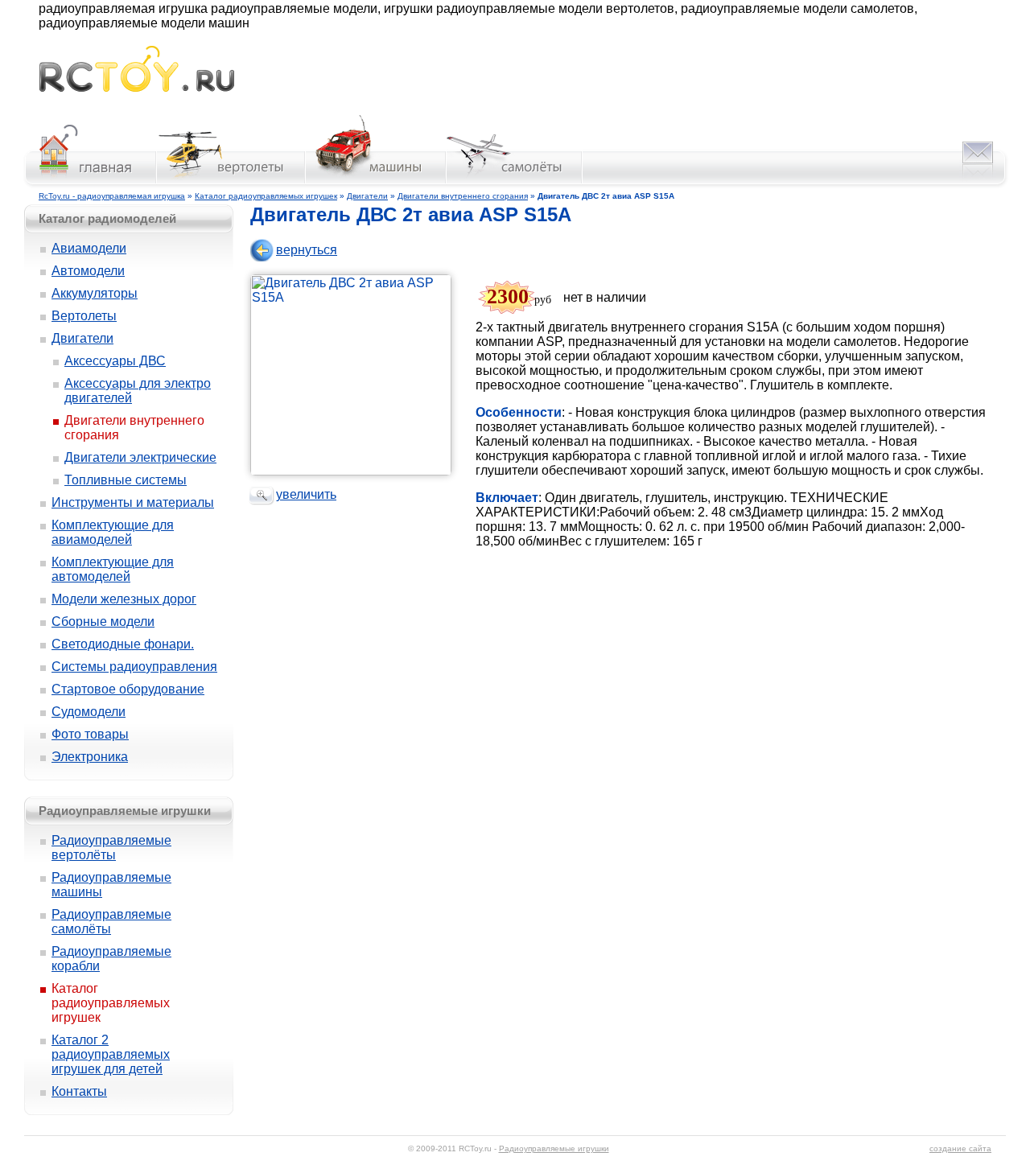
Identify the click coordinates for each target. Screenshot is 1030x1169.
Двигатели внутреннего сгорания (463, 195)
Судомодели (89, 711)
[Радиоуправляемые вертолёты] (231, 184)
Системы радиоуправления (134, 666)
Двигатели (367, 195)
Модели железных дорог (124, 599)
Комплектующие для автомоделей (113, 569)
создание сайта (960, 1148)
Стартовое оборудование (128, 689)
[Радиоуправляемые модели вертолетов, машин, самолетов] (136, 87)
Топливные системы (125, 480)
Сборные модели (103, 621)
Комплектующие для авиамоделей (113, 532)
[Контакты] (977, 184)
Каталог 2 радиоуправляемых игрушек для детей (111, 1054)
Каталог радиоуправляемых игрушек (266, 195)
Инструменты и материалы (133, 502)
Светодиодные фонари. (123, 644)
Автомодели (88, 271)
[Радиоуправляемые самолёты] (515, 184)
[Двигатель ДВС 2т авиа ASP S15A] (354, 471)
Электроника (90, 757)
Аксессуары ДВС (115, 361)
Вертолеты (84, 316)
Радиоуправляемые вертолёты (111, 848)
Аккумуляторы (95, 293)
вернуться (306, 250)
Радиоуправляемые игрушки (554, 1148)
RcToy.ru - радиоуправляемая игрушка (112, 195)
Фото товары (90, 734)
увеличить (306, 494)
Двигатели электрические (140, 457)
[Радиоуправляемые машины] (376, 184)
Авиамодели (89, 248)
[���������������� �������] (89, 184)
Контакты (79, 1091)
